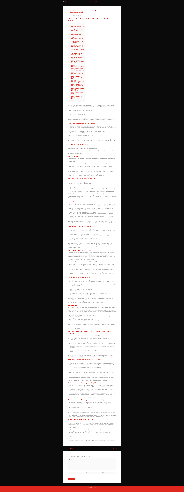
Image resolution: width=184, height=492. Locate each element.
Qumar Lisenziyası (74, 42)
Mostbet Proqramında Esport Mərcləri (77, 66)
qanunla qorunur (103, 141)
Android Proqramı (74, 94)
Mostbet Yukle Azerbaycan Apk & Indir (77, 81)
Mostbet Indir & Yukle (74, 30)
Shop (89, 1)
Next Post (115, 448)
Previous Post (70, 448)
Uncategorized (77, 12)
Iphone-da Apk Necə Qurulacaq (76, 82)
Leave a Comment (71, 12)
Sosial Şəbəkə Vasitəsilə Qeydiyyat (77, 41)
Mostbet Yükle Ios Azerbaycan (76, 34)
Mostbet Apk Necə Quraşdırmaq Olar (77, 29)
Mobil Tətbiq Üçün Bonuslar (75, 90)
